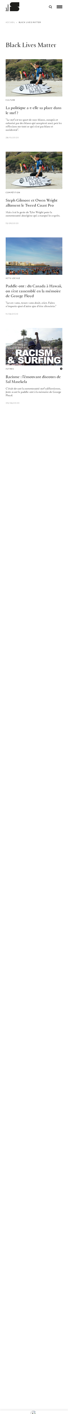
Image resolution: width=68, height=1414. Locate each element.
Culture (10, 100)
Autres (10, 369)
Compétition (13, 192)
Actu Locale (13, 278)
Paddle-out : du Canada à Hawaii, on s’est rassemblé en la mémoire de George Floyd (34, 291)
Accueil (10, 22)
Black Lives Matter (30, 22)
